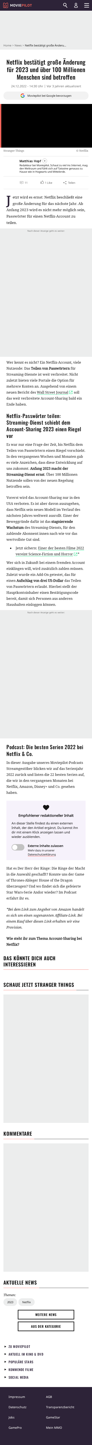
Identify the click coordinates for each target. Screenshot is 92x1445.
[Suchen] (65, 5)
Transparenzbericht (60, 1407)
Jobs (12, 1417)
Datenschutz (18, 1407)
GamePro (15, 1428)
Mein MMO (54, 1428)
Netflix (26, 1302)
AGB (49, 1397)
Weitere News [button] (46, 1314)
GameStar (53, 1417)
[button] (46, 183)
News (18, 45)
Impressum (17, 1397)
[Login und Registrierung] (76, 5)
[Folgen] (44, 161)
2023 (10, 1302)
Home (7, 45)
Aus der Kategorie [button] (46, 1326)
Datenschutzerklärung (42, 854)
